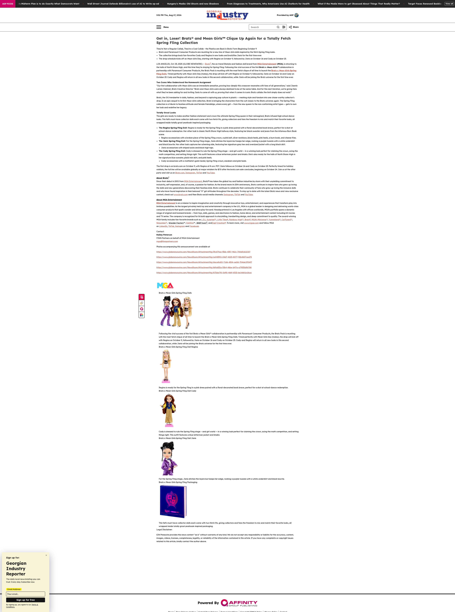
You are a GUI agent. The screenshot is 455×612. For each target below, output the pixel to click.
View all (449, 3)
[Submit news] (141, 297)
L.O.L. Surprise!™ (208, 219)
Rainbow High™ (236, 219)
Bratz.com (179, 173)
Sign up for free (25, 599)
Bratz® (248, 219)
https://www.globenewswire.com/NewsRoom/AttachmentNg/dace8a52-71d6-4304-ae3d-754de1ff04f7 (204, 262)
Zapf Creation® (219, 223)
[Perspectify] (141, 303)
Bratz (208, 64)
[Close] (46, 555)
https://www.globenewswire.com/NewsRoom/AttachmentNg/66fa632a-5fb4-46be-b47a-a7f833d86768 (204, 267)
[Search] (278, 27)
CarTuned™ (287, 219)
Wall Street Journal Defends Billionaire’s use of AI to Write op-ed (123, 3)
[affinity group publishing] (141, 309)
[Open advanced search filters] (284, 27)
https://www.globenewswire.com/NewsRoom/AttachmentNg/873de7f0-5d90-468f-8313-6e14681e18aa (204, 272)
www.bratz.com (181, 194)
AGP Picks (7, 4)
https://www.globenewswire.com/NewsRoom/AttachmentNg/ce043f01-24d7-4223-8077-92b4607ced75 (204, 257)
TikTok (199, 173)
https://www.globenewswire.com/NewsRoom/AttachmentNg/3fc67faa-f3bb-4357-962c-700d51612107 (203, 252)
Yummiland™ (275, 219)
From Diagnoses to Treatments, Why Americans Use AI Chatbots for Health (268, 3)
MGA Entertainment (193, 181)
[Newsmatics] (141, 315)
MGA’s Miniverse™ (260, 219)
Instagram (190, 173)
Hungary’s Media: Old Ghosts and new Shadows (193, 3)
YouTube (211, 173)
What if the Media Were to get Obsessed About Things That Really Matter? (359, 3)
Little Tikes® (222, 219)
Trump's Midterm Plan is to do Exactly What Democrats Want (45, 3)
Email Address (13, 589)
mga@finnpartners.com (167, 241)
